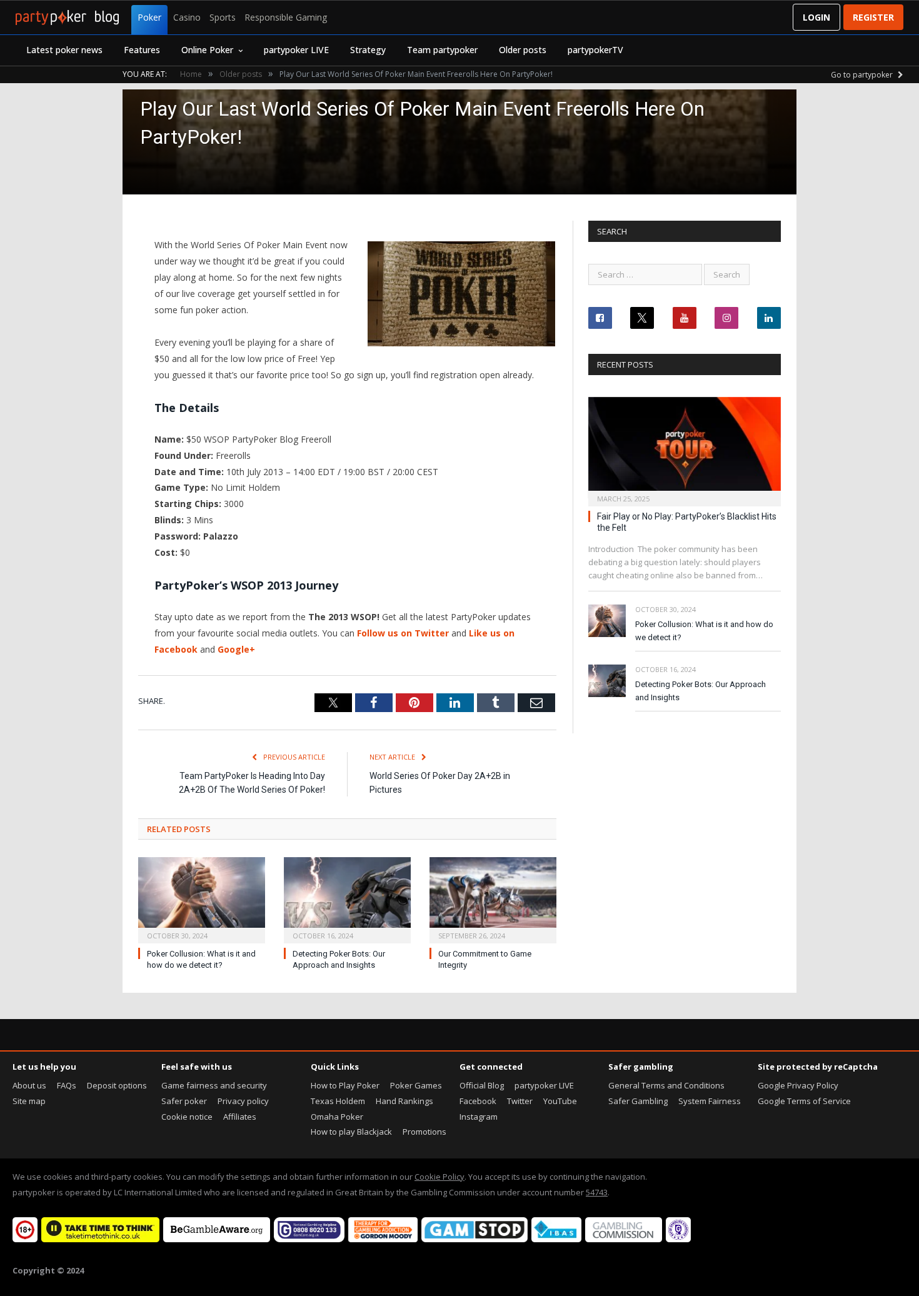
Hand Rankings (404, 1101)
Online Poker (207, 50)
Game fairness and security (214, 1085)
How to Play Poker (345, 1085)
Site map (29, 1101)
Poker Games (416, 1085)
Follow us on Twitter (403, 633)
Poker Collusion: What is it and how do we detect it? (704, 631)
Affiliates (239, 1116)
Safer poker (184, 1101)
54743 (597, 1192)
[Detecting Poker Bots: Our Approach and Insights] (347, 898)
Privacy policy (243, 1101)
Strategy (368, 50)
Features (142, 50)
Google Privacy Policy (798, 1085)
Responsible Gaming (285, 17)
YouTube (560, 1101)
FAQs (66, 1085)
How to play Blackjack (351, 1131)
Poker (149, 17)
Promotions (424, 1131)
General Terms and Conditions (666, 1085)
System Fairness (709, 1101)
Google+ (236, 649)
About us (29, 1085)
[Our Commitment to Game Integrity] (492, 898)
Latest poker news (64, 50)
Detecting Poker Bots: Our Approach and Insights (700, 691)
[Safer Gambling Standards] (678, 1239)
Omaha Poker (337, 1116)
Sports (222, 17)
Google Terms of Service (804, 1101)
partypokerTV (595, 50)
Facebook (478, 1101)
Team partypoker (442, 50)
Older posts (522, 50)
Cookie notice (187, 1116)
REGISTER (873, 17)
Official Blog (482, 1085)
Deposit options (117, 1085)
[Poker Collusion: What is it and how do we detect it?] (201, 898)
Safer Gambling (638, 1101)
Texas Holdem (338, 1101)
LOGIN (816, 17)
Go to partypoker (863, 74)
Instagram (479, 1116)
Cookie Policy (439, 1176)
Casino (187, 17)
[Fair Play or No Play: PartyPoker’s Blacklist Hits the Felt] (684, 448)
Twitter (520, 1101)
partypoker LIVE (296, 50)
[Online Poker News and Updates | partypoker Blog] (67, 17)
